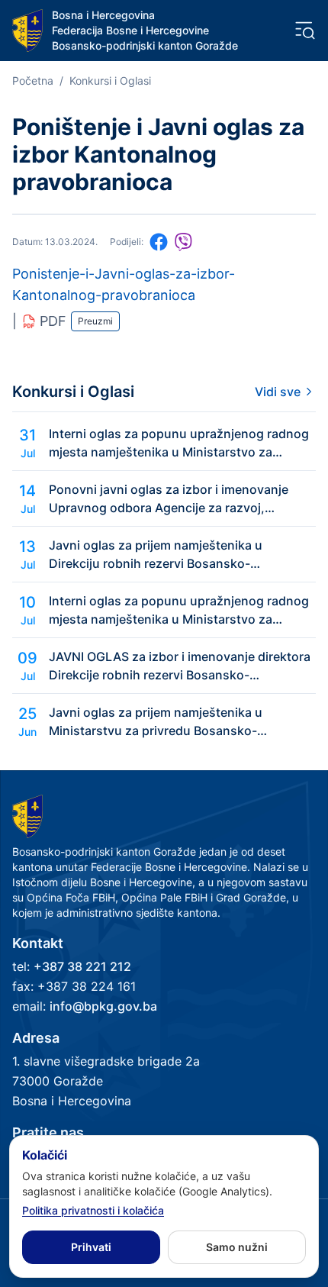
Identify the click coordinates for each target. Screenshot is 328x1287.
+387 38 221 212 (82, 966)
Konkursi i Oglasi (110, 80)
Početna (32, 80)
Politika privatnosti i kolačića (93, 1210)
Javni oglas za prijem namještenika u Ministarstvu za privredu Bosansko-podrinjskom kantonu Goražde (155, 722)
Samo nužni (237, 1246)
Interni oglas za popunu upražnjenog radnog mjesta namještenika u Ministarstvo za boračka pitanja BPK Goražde (179, 443)
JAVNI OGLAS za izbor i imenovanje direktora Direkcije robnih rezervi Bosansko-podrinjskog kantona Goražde (179, 666)
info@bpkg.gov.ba (103, 1006)
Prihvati (91, 1246)
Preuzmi (95, 321)
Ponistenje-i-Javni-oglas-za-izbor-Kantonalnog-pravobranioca (123, 284)
